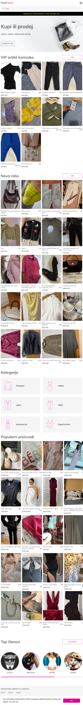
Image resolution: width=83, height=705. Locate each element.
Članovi (10, 692)
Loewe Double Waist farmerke (29, 585)
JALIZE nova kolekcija (71, 472)
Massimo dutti (68, 547)
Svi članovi (72, 642)
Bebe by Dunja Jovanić (30, 472)
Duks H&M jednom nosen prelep (9, 286)
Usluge (18, 692)
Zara (2, 248)
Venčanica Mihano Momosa (31, 509)
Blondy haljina (47, 547)
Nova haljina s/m (26, 164)
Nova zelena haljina (69, 360)
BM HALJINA (47, 472)
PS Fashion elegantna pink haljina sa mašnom (31, 547)
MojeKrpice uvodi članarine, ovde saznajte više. (41, 14)
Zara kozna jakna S (7, 360)
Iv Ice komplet (5, 585)
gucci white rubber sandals (10, 472)
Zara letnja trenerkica (70, 92)
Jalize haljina (26, 623)
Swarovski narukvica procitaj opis (10, 623)
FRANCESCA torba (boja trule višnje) (10, 212)
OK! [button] (71, 700)
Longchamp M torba (7, 323)
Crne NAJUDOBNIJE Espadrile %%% (48, 286)
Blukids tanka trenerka (8, 164)
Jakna (23, 248)
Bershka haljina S (6, 128)
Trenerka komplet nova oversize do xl (70, 249)
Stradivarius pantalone (70, 211)
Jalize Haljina (68, 623)
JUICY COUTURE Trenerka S (51, 360)
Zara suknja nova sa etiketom (72, 128)
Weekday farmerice (48, 92)
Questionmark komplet (50, 509)
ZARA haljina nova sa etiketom (49, 324)
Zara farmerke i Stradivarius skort (51, 212)
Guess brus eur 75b (69, 323)
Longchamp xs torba (69, 286)
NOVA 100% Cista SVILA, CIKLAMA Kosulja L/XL (29, 286)
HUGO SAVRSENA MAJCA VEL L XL (50, 249)
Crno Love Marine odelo (9, 547)
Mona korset (25, 211)
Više (72, 57)
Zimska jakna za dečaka (50, 128)
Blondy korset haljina (50, 585)
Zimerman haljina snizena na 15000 (73, 585)
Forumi (3, 692)
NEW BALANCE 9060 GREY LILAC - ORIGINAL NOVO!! (73, 509)
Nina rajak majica (6, 509)
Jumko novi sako (27, 360)
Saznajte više (7, 43)
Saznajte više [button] (13, 702)
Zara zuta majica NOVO (29, 323)
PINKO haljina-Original (8, 92)
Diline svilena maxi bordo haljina (51, 623)
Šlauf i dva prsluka (27, 128)
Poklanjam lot (25, 92)
